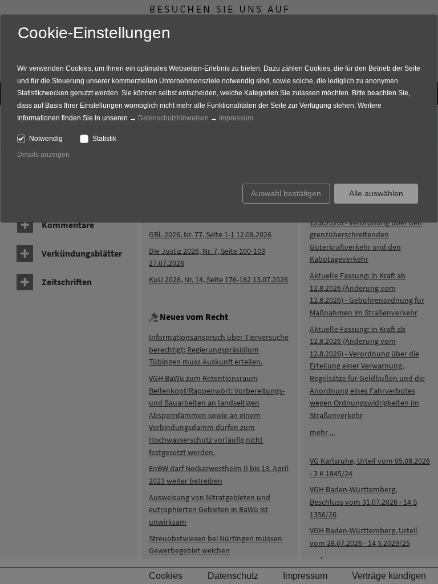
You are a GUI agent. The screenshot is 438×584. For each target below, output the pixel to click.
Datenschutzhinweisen (173, 118)
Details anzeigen (43, 154)
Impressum (236, 118)
